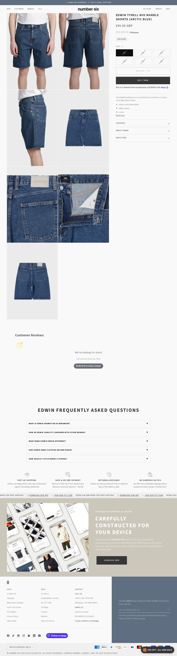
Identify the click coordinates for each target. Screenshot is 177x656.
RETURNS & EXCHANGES (84, 616)
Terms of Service (133, 618)
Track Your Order (14, 607)
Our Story (45, 593)
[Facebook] (8, 635)
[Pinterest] (18, 635)
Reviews (44, 616)
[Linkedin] (34, 635)
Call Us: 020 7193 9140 (84, 598)
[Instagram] (23, 635)
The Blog (44, 607)
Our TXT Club (46, 602)
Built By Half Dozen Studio (104, 653)
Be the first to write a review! (88, 366)
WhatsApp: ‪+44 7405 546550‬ (86, 602)
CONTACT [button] (79, 589)
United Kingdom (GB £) (20, 647)
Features (120, 123)
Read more (120, 115)
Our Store (121, 137)
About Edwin (122, 130)
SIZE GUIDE (121, 39)
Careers (44, 612)
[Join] (168, 609)
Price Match (11, 612)
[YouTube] (39, 635)
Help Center (11, 621)
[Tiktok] (13, 635)
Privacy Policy (12, 616)
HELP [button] (9, 589)
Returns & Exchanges (15, 602)
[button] (19, 9)
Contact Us (11, 593)
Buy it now (143, 80)
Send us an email (81, 612)
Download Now (111, 560)
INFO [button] (43, 589)
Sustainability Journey (49, 598)
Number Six (14, 653)
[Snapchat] (29, 635)
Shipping (10, 598)
